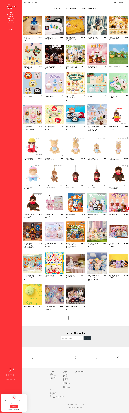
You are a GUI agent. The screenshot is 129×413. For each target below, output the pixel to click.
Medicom (65, 375)
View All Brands (66, 387)
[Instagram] (6, 375)
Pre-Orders (11, 16)
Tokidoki (65, 376)
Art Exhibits (11, 18)
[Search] (126, 2)
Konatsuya (65, 378)
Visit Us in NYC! (11, 24)
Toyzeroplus (66, 380)
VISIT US (52, 389)
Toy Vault (11, 22)
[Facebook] (8, 375)
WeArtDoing (65, 382)
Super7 (64, 386)
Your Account (53, 377)
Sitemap (52, 378)
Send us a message (79, 372)
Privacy (51, 374)
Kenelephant (65, 384)
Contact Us (52, 379)
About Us (52, 371)
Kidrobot (65, 371)
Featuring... (11, 20)
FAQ (51, 373)
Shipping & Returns (54, 375)
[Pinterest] (13, 375)
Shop (11, 12)
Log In (11, 27)
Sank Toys (65, 372)
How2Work (65, 379)
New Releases (11, 14)
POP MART (65, 374)
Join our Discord (11, 26)
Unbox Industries (66, 383)
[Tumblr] (15, 375)
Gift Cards (11, 29)
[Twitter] (11, 375)
